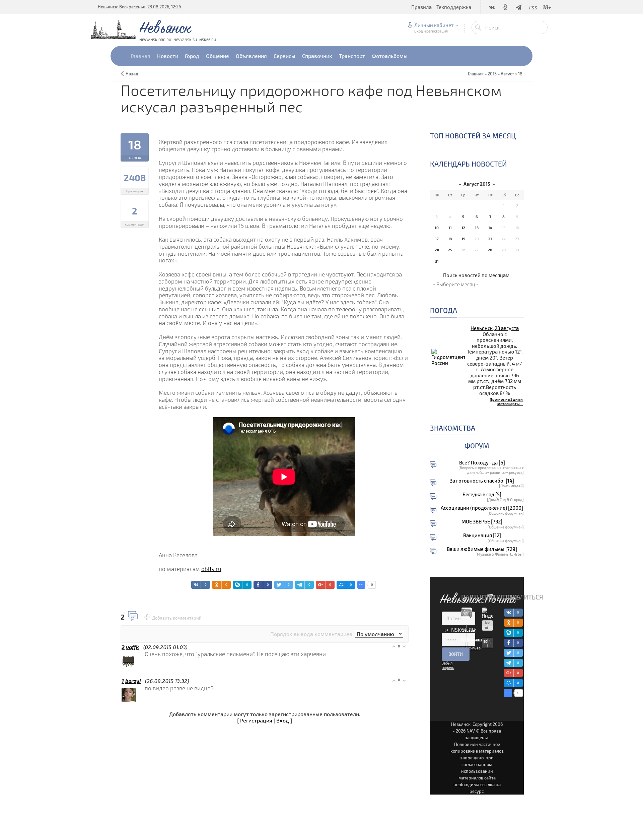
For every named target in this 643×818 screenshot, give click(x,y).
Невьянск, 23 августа (495, 328)
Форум (477, 445)
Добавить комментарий (177, 618)
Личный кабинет (433, 25)
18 (520, 73)
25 (450, 250)
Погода (443, 310)
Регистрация (256, 720)
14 (490, 228)
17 (437, 239)
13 (477, 228)
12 (463, 228)
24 (437, 250)
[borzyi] (144, 688)
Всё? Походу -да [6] (482, 462)
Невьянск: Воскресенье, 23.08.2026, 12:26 (139, 6)
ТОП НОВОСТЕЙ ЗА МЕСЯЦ (473, 135)
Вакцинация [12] (482, 535)
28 (490, 250)
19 (463, 239)
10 (437, 228)
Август (507, 73)
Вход (282, 720)
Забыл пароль (448, 665)
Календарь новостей (468, 164)
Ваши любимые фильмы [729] (482, 549)
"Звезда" (468, 630)
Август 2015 (476, 184)
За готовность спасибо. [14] (482, 481)
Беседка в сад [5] (481, 494)
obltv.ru (211, 568)
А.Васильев (471, 648)
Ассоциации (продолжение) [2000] (482, 508)
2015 (492, 73)
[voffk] (144, 653)
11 (450, 228)
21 (490, 239)
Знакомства (452, 428)
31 (437, 261)
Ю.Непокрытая (473, 639)
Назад (132, 73)
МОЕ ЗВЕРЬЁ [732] (481, 521)
